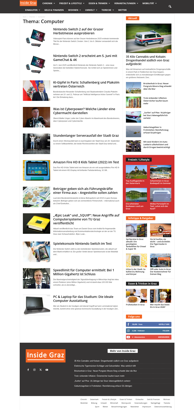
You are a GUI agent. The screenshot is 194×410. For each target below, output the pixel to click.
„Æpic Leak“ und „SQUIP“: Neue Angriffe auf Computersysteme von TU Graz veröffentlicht (86, 219)
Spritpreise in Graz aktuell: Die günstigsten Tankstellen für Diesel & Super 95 (136, 244)
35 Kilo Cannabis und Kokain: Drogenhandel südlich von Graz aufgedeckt (147, 60)
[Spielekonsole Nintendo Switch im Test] (36, 252)
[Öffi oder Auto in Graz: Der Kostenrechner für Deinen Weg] (160, 260)
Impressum (146, 406)
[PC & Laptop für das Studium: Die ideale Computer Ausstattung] (36, 305)
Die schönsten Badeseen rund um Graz (134, 206)
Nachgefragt (155, 403)
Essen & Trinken (98, 3)
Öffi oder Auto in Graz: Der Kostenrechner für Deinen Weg (160, 271)
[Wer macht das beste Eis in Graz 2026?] (160, 296)
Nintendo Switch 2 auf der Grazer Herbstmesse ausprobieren (78, 31)
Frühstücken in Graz (135, 304)
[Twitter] (41, 370)
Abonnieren (163, 337)
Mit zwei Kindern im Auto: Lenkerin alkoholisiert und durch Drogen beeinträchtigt (156, 144)
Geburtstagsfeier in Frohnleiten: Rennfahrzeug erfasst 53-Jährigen (155, 130)
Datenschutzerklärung (163, 406)
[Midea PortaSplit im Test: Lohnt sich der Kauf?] (160, 195)
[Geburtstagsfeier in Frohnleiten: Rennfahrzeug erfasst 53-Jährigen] (133, 131)
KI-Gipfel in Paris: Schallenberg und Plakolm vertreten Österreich (86, 84)
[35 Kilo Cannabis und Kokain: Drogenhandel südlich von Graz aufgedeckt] (148, 38)
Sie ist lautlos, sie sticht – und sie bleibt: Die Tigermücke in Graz (160, 243)
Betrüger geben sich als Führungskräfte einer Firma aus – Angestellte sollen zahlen (85, 191)
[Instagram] (35, 370)
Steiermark (94, 399)
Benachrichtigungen (119, 406)
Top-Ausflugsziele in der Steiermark (135, 182)
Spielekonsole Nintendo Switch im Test (82, 243)
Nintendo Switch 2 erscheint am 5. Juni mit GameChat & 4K (85, 58)
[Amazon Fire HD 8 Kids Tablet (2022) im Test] (36, 170)
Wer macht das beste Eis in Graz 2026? (159, 305)
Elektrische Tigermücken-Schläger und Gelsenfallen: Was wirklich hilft (105, 366)
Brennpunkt (126, 403)
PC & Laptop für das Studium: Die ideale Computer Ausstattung (83, 299)
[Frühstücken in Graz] (136, 296)
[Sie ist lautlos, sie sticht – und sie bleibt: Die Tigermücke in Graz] (160, 230)
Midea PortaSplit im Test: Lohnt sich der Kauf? (159, 206)
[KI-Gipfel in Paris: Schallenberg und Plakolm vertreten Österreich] (36, 90)
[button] (170, 6)
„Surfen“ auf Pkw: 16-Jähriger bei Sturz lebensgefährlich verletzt (157, 115)
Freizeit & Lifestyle (70, 3)
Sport (97, 406)
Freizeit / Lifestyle (138, 159)
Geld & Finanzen (54, 10)
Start (24, 17)
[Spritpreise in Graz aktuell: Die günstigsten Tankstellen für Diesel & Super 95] (136, 230)
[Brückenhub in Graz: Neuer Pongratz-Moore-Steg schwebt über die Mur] (133, 87)
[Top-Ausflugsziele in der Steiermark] (136, 172)
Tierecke (106, 10)
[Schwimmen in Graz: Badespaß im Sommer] (160, 172)
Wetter (122, 10)
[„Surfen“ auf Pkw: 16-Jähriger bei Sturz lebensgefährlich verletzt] (133, 117)
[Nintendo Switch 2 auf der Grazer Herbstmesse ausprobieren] (36, 37)
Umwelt (90, 10)
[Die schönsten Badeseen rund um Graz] (136, 195)
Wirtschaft (114, 403)
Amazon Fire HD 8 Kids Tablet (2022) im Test (86, 162)
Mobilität (148, 3)
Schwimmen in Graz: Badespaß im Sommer (160, 182)
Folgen (166, 330)
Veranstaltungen (124, 3)
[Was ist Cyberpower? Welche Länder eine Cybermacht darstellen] (36, 117)
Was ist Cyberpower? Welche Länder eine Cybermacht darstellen (84, 111)
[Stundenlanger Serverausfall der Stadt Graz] (36, 144)
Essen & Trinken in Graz (142, 283)
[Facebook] (29, 370)
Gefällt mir (164, 324)
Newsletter (134, 406)
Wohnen (73, 10)
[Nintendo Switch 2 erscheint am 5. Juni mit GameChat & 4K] (36, 64)
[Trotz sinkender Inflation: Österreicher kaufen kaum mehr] (133, 102)
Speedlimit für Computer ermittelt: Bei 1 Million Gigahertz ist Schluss (83, 272)
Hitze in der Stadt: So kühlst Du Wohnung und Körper (136, 271)
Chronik (47, 3)
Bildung (94, 403)
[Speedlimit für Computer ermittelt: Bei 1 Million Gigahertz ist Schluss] (36, 278)
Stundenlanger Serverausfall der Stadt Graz (86, 135)
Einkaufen (31, 10)
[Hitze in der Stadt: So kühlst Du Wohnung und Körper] (136, 260)
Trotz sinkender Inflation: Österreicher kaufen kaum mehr (155, 101)
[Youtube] (47, 370)
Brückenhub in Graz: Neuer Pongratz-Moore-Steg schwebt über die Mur (157, 86)
